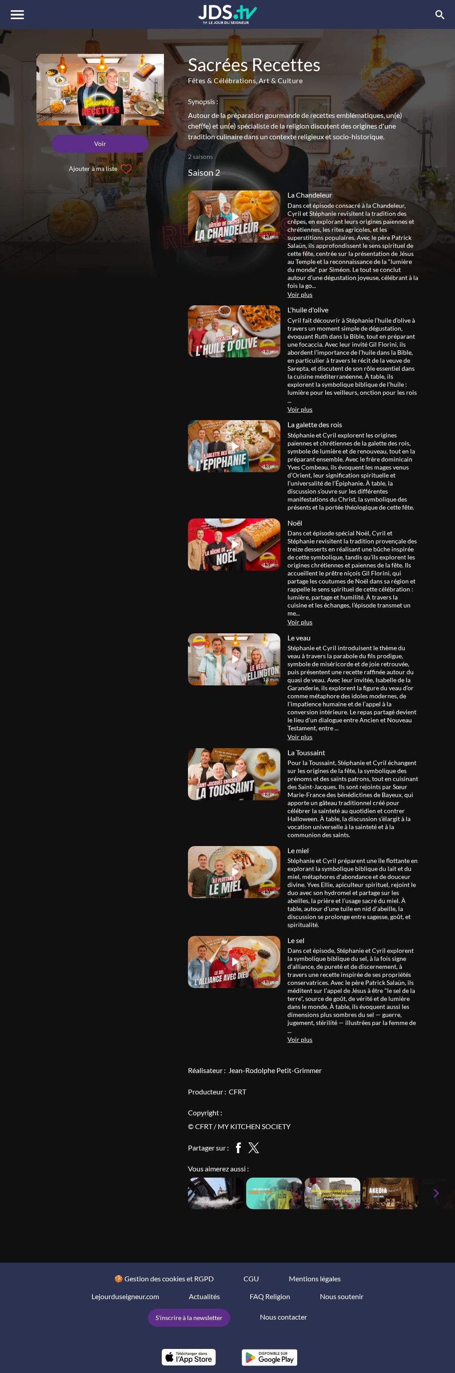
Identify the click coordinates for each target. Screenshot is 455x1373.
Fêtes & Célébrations (222, 80)
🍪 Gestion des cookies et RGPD (164, 1278)
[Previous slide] (175, 1193)
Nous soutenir (341, 1296)
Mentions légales (315, 1278)
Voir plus (299, 294)
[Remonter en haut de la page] (414, 1350)
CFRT (237, 1091)
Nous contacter (283, 1316)
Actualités (204, 1296)
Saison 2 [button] (205, 172)
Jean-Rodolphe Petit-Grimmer (275, 1070)
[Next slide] (436, 1193)
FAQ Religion (270, 1296)
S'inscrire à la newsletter (189, 1317)
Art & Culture (281, 80)
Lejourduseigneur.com (125, 1296)
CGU (251, 1278)
